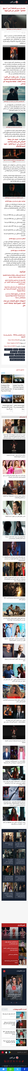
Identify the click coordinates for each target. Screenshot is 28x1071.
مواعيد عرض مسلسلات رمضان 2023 (17, 357)
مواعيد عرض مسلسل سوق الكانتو (17, 359)
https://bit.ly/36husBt (13, 340)
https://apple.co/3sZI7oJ (14, 343)
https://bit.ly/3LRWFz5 (10, 346)
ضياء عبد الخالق (14, 352)
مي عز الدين (21, 349)
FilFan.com (24, 1065)
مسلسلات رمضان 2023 (19, 354)
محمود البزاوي (21, 352)
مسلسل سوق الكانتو (9, 354)
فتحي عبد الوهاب (8, 349)
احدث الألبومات (21, 971)
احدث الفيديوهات (15, 1009)
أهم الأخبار (21, 925)
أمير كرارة (16, 349)
